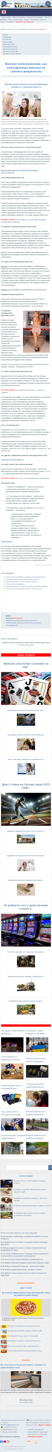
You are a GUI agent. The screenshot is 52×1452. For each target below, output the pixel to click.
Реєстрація (23, 645)
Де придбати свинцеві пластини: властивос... (26, 710)
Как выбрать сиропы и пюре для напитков (24, 1341)
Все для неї (7, 39)
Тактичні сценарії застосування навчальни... (26, 952)
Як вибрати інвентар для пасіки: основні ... (26, 1001)
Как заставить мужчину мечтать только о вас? (24, 589)
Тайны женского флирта (15, 584)
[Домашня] (3, 12)
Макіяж (5, 35)
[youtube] (5, 1442)
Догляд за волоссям (10, 51)
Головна (10, 29)
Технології (10, 22)
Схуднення (7, 37)
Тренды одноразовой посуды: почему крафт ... (25, 1331)
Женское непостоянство (26, 623)
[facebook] (1, 1442)
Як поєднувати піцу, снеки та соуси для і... (23, 1336)
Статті (17, 29)
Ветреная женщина (17, 620)
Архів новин (6, 17)
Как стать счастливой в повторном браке (32, 478)
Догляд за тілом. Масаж (12, 54)
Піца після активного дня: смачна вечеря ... (24, 1346)
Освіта (26, 19)
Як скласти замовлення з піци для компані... (24, 1326)
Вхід (31, 645)
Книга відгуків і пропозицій (37, 1432)
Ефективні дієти (9, 44)
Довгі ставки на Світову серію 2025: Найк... (26, 786)
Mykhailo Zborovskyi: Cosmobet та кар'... (26, 665)
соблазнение (11, 623)
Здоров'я (42, 19)
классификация (12, 625)
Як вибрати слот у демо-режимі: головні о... (26, 906)
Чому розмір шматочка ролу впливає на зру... (25, 1351)
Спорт (2, 22)
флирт (38, 623)
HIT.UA (29, 1441)
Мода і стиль (8, 42)
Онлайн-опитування (35, 1429)
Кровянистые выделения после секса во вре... (26, 855)
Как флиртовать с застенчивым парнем (21, 582)
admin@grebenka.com (11, 1425)
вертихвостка (31, 620)
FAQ (29, 1434)
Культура (34, 19)
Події (10, 19)
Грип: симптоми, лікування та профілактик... (26, 759)
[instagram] (8, 1442)
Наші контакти (6, 1420)
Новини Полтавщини (35, 17)
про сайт (13, 1432)
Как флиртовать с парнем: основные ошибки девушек (27, 586)
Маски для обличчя (10, 49)
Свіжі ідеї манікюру (10, 47)
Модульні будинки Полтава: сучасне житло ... (26, 831)
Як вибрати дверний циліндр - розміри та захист (32, 1205)
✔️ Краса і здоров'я (28, 29)
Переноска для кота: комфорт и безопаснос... (26, 976)
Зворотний (7, 1429)
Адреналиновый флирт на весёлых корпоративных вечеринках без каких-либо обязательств (26, 578)
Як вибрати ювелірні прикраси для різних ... (26, 880)
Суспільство (17, 19)
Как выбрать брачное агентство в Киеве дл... (26, 735)
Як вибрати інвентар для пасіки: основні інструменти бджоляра (29, 1214)
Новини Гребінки (18, 17)
